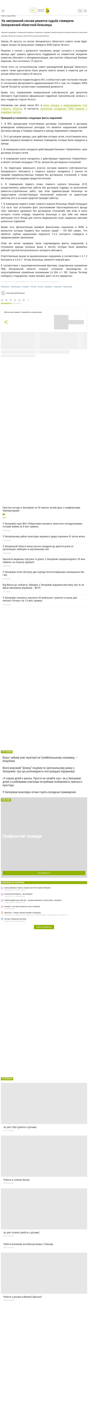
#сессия (41, 287)
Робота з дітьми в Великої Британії (22, 1296)
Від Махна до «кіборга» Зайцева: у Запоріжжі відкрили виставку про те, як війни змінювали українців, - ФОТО (43, 586)
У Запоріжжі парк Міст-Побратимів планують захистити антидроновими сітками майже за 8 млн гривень (42, 525)
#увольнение (67, 287)
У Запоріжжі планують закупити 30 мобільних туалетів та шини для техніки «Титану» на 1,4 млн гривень (40, 599)
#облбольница (16, 287)
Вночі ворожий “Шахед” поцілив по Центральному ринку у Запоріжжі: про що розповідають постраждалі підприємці (39, 769)
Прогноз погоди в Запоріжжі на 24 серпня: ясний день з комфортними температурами (41, 509)
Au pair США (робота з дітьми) (19, 1127)
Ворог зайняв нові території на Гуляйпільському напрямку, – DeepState (40, 759)
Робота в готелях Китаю (16, 1179)
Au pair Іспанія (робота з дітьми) (21, 1232)
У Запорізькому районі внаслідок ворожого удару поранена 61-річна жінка (44, 536)
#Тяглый (33, 287)
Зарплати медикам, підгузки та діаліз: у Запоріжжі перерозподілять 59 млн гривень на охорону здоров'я (44, 561)
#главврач (25, 287)
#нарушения (58, 287)
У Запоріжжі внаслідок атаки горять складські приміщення (39, 792)
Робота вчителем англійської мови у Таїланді (28, 1244)
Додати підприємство (44, 927)
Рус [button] (80, 11)
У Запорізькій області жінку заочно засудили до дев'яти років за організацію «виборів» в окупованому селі (38, 548)
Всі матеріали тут (44, 873)
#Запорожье (5, 287)
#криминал (48, 287)
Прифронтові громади (22, 836)
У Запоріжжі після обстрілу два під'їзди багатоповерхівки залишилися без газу (43, 574)
